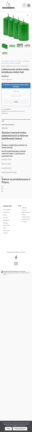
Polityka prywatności (20, 428)
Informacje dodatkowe (8, 124)
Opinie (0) (4, 128)
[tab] (16, 121)
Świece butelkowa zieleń (9, 66)
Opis (3, 121)
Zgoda (8, 428)
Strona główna (5, 61)
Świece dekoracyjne (16, 61)
